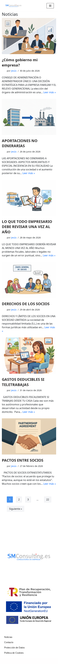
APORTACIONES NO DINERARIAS (19, 143)
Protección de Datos (14, 647)
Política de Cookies (14, 652)
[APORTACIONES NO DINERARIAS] (29, 117)
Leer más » (49, 92)
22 (47, 499)
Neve (12, 661)
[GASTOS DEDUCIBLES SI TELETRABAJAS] (29, 355)
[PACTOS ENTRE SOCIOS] (29, 436)
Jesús (14, 70)
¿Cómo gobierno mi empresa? (20, 62)
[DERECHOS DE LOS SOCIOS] (29, 280)
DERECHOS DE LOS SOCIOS (25, 303)
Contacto (8, 642)
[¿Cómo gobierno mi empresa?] (29, 36)
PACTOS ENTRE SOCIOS (22, 460)
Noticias (8, 637)
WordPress (42, 661)
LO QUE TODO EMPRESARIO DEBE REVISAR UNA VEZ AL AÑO (27, 226)
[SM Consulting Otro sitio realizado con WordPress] (13, 5)
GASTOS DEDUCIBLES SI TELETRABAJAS (23, 382)
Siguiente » (15, 508)
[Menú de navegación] (50, 5)
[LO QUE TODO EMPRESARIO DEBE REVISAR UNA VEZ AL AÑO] (29, 198)
